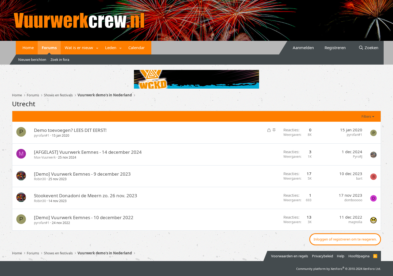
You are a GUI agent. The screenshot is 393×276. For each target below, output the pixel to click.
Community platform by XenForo (338, 269)
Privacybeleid (322, 256)
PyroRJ (357, 156)
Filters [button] (366, 116)
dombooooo (353, 200)
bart (359, 178)
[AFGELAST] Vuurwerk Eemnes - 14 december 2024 (88, 152)
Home (28, 47)
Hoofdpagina (358, 256)
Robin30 (40, 179)
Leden (110, 47)
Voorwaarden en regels (289, 256)
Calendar (136, 47)
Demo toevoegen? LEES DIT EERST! (70, 130)
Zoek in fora (60, 59)
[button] (97, 47)
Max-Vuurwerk (45, 157)
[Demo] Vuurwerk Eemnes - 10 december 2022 (83, 217)
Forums (49, 47)
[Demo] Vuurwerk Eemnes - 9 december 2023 (82, 174)
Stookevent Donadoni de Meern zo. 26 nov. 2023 (85, 195)
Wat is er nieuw (79, 47)
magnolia (355, 222)
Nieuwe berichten (32, 59)
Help (340, 256)
